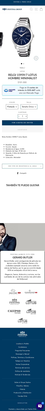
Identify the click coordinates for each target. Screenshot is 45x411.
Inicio (22, 68)
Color (12, 102)
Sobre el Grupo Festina (22, 382)
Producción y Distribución (22, 393)
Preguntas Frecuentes (22, 350)
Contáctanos (22, 347)
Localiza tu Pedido (22, 343)
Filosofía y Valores (22, 386)
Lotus (22, 71)
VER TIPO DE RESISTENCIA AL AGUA (22, 166)
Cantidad (22, 112)
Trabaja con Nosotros (22, 361)
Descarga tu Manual (22, 354)
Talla (29, 102)
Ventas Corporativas (22, 364)
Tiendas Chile (22, 396)
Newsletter (22, 403)
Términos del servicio (22, 368)
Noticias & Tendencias (22, 374)
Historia (22, 389)
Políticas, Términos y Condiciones (22, 357)
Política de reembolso (22, 371)
